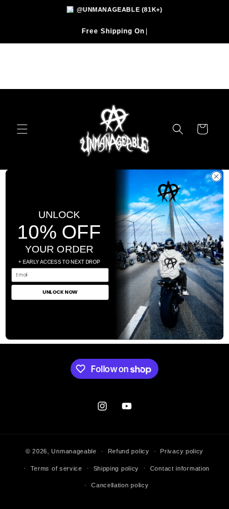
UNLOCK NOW (60, 292)
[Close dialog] (216, 177)
